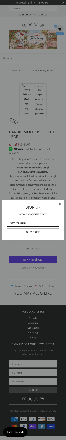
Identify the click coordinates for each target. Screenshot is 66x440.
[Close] (60, 204)
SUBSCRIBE (33, 232)
